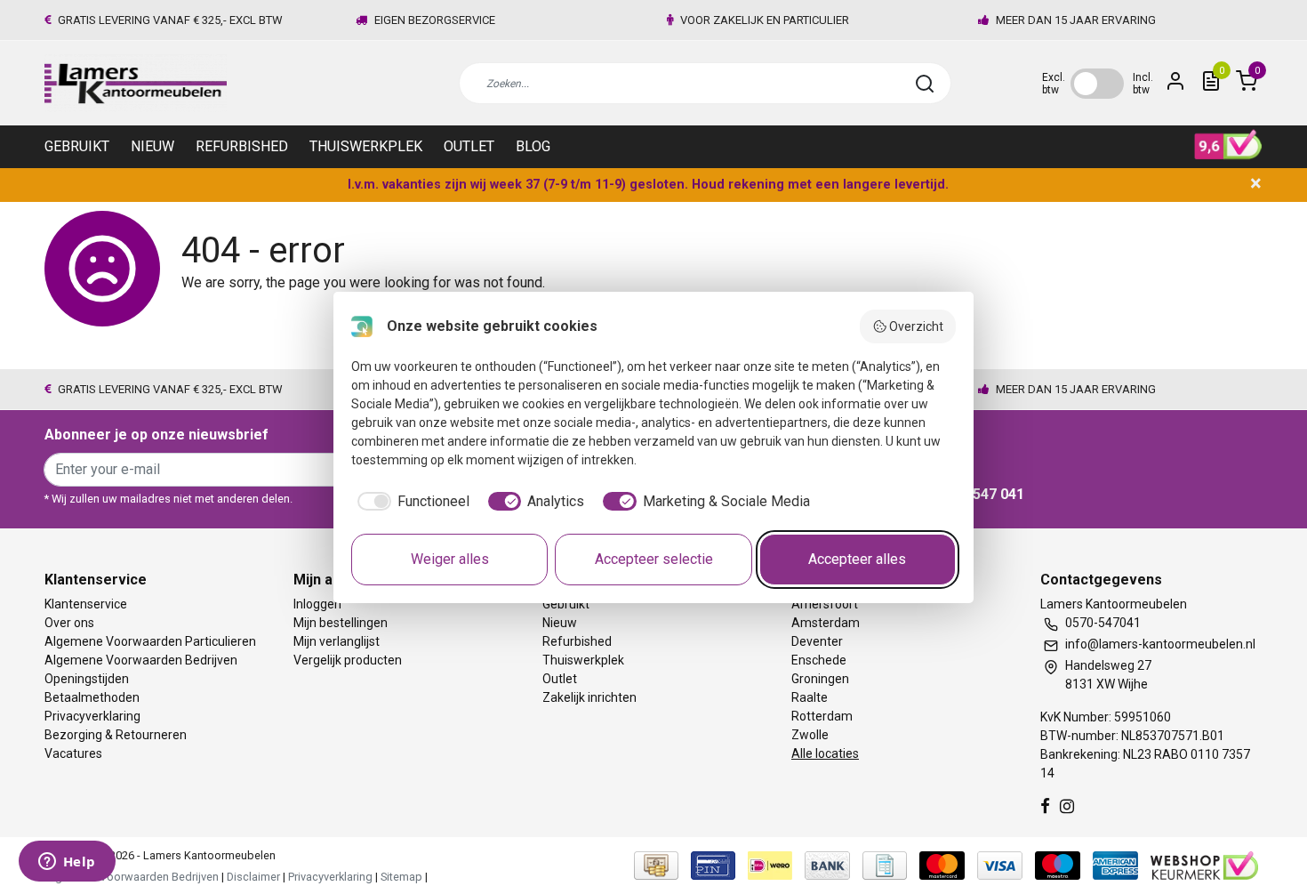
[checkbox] (410, 501)
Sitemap (401, 876)
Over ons (69, 623)
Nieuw (152, 146)
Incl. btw (1143, 83)
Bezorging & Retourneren (115, 735)
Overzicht (916, 326)
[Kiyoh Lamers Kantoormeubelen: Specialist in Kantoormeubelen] (1228, 145)
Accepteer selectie (654, 559)
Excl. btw (1053, 83)
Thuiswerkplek (365, 146)
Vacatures (73, 753)
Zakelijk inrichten (589, 697)
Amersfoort (824, 604)
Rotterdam (822, 716)
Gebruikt (76, 146)
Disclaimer (253, 876)
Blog (533, 146)
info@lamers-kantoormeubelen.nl (1160, 644)
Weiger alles (450, 559)
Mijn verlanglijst (336, 641)
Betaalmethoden (92, 697)
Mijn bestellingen (340, 623)
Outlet (469, 146)
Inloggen (317, 604)
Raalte (809, 697)
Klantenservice (85, 604)
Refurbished (242, 146)
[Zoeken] (924, 83)
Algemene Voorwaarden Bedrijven (140, 660)
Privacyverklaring (92, 716)
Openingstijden (86, 679)
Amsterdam (825, 623)
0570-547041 (1103, 623)
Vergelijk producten (347, 660)
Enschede (818, 660)
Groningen (820, 679)
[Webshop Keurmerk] (1204, 865)
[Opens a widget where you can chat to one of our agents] (67, 863)
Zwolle (810, 735)
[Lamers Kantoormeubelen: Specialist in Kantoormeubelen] (135, 83)
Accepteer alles (857, 559)
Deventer (817, 641)
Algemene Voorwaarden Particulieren (150, 641)
